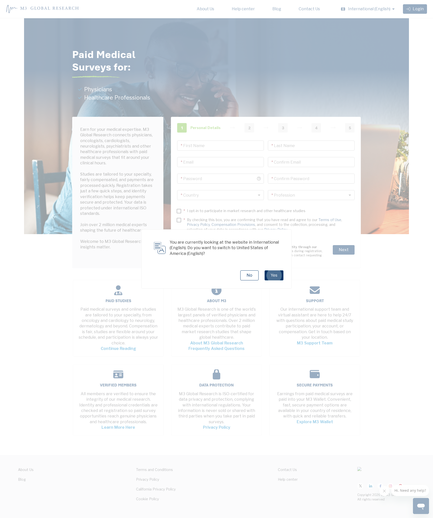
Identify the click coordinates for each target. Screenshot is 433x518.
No (249, 275)
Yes (274, 275)
